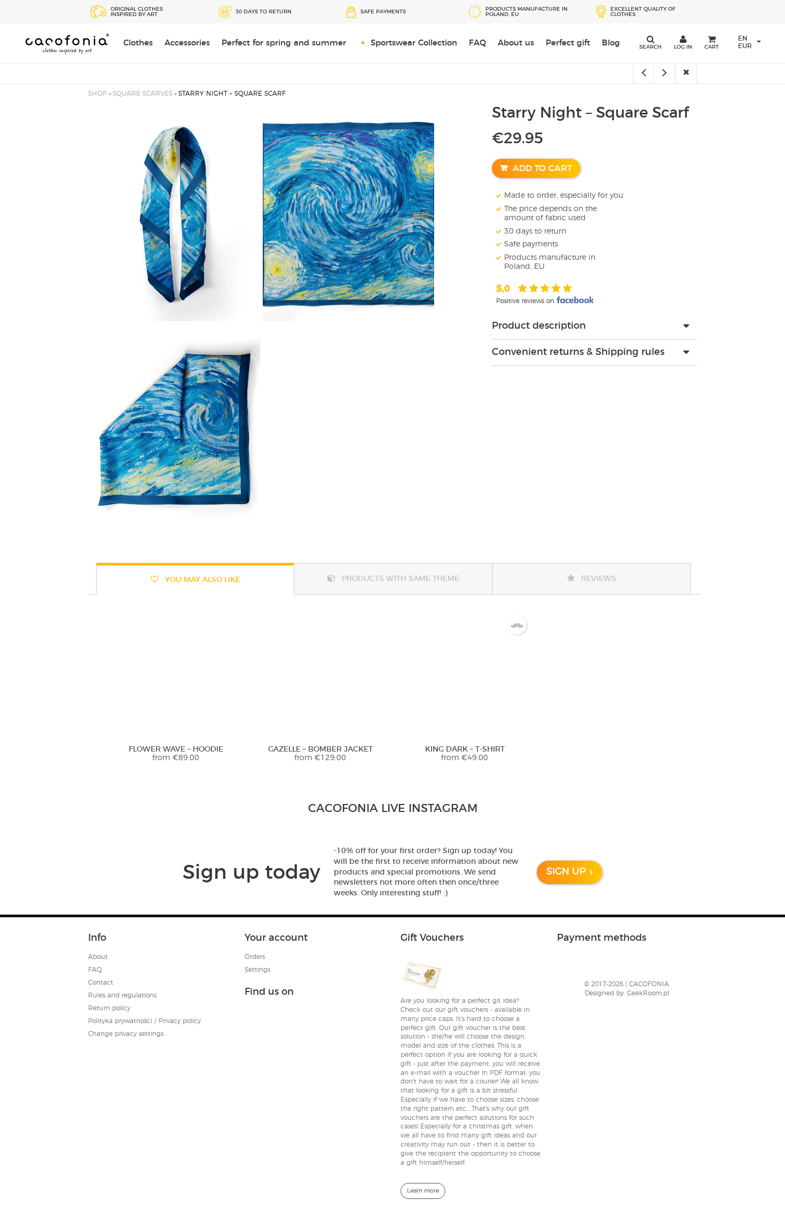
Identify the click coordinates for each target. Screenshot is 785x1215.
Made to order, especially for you (563, 195)
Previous (101, 661)
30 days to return (535, 231)
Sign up (566, 872)
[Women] (686, 73)
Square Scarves (142, 93)
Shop (97, 93)
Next (684, 661)
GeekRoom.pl (648, 993)
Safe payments (531, 244)
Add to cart (542, 168)
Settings (257, 969)
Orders (255, 957)
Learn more (423, 1191)
